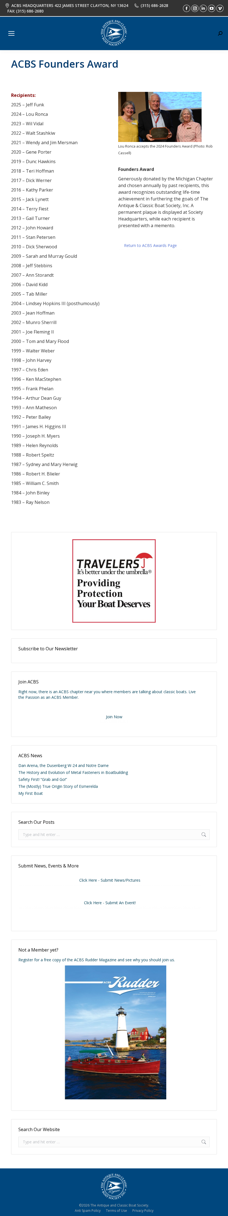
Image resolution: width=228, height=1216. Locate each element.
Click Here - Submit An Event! (110, 902)
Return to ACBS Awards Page (150, 245)
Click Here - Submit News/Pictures (109, 880)
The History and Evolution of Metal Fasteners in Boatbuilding (73, 772)
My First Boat (30, 793)
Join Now (114, 716)
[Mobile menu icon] (11, 33)
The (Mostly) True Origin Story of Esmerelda (58, 786)
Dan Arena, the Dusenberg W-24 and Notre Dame (63, 765)
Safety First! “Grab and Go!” (42, 779)
